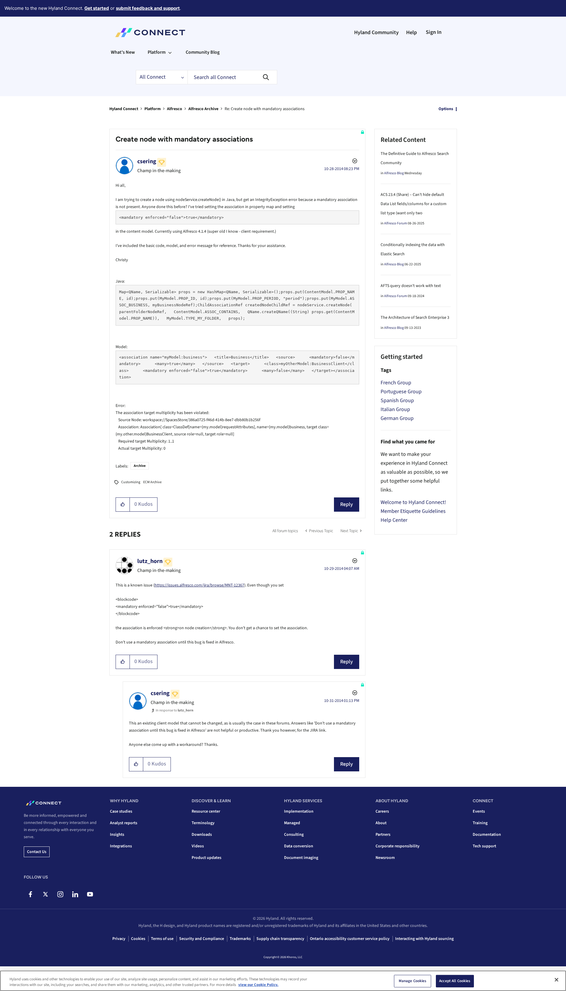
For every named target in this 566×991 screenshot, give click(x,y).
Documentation (487, 835)
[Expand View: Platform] (170, 52)
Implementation (298, 811)
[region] (283, 981)
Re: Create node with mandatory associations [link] (265, 109)
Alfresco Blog (394, 173)
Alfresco (174, 109)
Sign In (434, 32)
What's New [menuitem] (123, 52)
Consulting (294, 835)
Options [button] (446, 109)
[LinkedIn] (75, 894)
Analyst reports (123, 823)
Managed (292, 823)
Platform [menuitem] (156, 52)
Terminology (203, 823)
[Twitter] (45, 894)
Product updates (206, 858)
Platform (152, 109)
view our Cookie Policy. (258, 984)
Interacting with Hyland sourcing (424, 939)
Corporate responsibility (398, 846)
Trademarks (240, 939)
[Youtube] (90, 894)
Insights (117, 835)
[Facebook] (30, 894)
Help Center (394, 520)
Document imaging (301, 858)
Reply (346, 504)
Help (411, 32)
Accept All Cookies (454, 981)
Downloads (202, 835)
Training (480, 823)
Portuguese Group (401, 391)
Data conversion (298, 846)
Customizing (130, 482)
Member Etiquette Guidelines (413, 511)
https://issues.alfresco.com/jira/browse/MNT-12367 (199, 585)
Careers (382, 811)
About (381, 823)
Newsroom (385, 858)
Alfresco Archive (203, 109)
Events (479, 811)
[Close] (556, 979)
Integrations (121, 846)
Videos (198, 846)
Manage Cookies (413, 981)
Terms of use (162, 939)
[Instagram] (60, 894)
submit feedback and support (148, 8)
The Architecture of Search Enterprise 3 (415, 318)
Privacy (118, 939)
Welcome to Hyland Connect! (413, 502)
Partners (383, 835)
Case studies (121, 811)
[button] (123, 504)
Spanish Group (397, 400)
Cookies (138, 939)
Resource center (206, 811)
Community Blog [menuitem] (203, 52)
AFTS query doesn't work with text (411, 286)
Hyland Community (376, 32)
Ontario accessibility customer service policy (350, 939)
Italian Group (395, 409)
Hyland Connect (123, 109)
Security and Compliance (201, 939)
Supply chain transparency (280, 939)
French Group (396, 382)
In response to (174, 710)
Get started (96, 8)
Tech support (484, 846)
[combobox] (232, 77)
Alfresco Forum (395, 223)
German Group (397, 418)
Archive (140, 465)
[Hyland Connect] (150, 33)
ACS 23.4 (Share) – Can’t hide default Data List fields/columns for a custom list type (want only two (414, 204)
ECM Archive (152, 482)
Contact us (36, 852)
